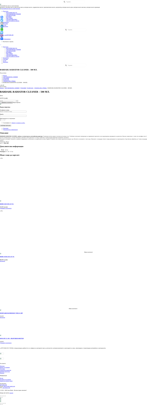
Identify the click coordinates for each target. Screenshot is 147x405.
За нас (1, 378)
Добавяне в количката (7, 102)
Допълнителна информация (10, 129)
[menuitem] (5, 11)
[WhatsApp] (1, 29)
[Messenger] (1, 32)
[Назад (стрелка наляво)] (0, 397)
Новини (2, 373)
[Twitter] (1, 20)
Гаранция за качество (5, 370)
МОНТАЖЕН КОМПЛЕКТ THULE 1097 (11, 313)
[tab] (75, 128)
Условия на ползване (5, 379)
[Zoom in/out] (5, 403)
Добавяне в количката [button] (5, 208)
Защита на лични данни (6, 381)
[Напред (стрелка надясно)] (2, 397)
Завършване (7, 39)
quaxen (11, 393)
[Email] (1, 23)
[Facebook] (1, 17)
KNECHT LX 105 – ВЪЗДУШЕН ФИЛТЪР (12, 338)
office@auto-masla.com (9, 386)
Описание (5, 128)
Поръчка (2, 366)
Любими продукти (5, 371)
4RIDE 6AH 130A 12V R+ (7, 204)
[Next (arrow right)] (2, 404)
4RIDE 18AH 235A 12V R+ (7, 256)
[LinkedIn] (1, 26)
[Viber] (1, 35)
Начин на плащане (5, 367)
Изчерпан (2, 261)
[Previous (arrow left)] (0, 404)
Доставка (2, 368)
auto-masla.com (6, 387)
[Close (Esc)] (0, 403)
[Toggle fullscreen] (3, 403)
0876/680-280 (3, 385)
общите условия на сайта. (18, 123)
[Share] (1, 38)
